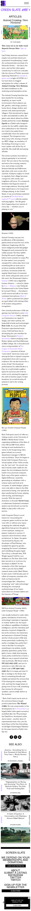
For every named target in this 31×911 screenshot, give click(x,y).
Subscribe (17, 906)
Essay (1, 32)
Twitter (15, 877)
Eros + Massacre (10, 286)
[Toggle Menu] (26, 3)
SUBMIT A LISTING (15, 872)
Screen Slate (15, 852)
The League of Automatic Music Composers (13, 348)
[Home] (3, 3)
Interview (1, 788)
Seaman (5, 281)
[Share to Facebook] (11, 737)
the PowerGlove (20, 709)
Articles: (15, 16)
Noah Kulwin (16, 825)
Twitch (15, 880)
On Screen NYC (1, 756)
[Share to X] (15, 737)
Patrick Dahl (16, 793)
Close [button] (29, 898)
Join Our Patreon (15, 866)
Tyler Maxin (16, 42)
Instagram (15, 875)
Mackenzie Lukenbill (16, 761)
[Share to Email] (19, 737)
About (15, 870)
